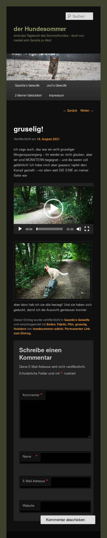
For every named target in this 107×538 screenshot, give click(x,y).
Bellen (51, 324)
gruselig (81, 324)
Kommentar (33, 395)
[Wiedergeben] (20, 228)
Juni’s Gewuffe (57, 85)
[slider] (49, 229)
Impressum (56, 95)
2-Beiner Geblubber (28, 95)
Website (28, 505)
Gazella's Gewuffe (77, 319)
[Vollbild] (86, 228)
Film (71, 324)
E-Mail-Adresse (35, 481)
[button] (53, 209)
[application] (54, 208)
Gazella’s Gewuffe (27, 85)
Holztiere (20, 328)
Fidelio (61, 324)
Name (30, 456)
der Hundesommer (40, 28)
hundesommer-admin (48, 328)
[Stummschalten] (78, 228)
